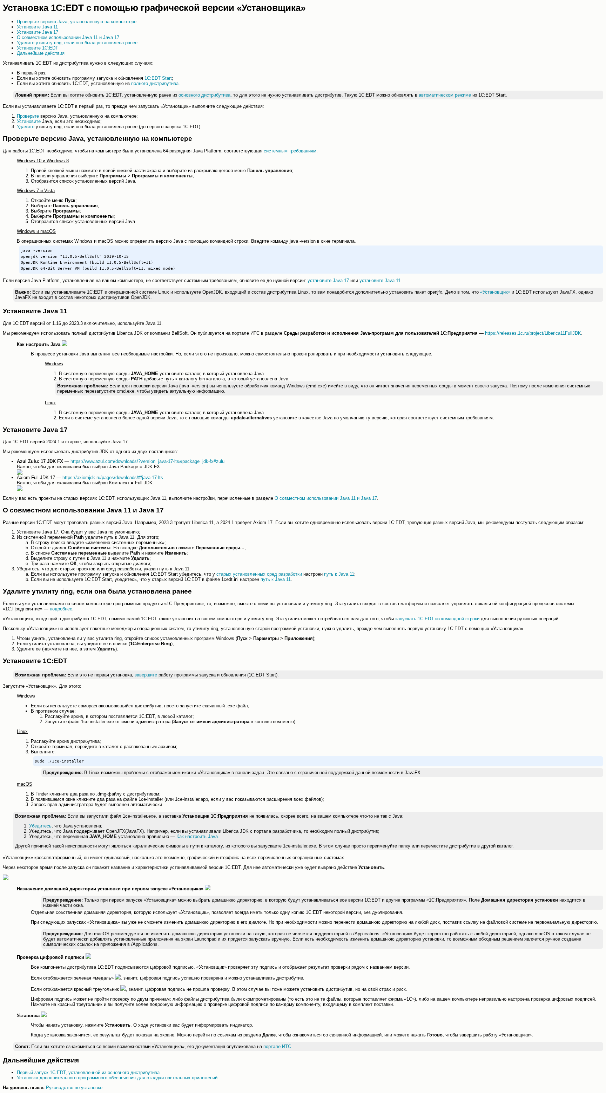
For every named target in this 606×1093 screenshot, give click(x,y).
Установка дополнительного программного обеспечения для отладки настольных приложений (117, 1077)
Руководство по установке (74, 1087)
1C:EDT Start (158, 78)
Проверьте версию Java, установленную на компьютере (76, 21)
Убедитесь (40, 826)
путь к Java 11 (339, 574)
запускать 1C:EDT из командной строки (437, 618)
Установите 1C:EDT (37, 48)
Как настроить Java (197, 836)
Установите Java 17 (37, 32)
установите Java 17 (328, 280)
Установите (29, 121)
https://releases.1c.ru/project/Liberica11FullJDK (533, 333)
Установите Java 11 (37, 27)
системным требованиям (290, 150)
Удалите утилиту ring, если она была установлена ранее (77, 42)
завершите (146, 675)
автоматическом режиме (445, 95)
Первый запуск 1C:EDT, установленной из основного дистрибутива (88, 1072)
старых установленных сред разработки (259, 574)
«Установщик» (495, 292)
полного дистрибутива (155, 83)
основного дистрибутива (204, 95)
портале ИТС (277, 1046)
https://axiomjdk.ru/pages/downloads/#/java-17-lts (112, 477)
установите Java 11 (379, 280)
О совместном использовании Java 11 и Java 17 (68, 37)
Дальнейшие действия (41, 53)
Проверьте (28, 116)
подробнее (61, 608)
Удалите (25, 126)
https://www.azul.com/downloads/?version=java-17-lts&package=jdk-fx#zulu (147, 461)
